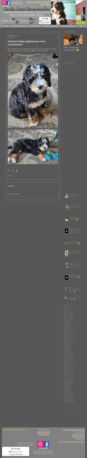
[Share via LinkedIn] (17, 170)
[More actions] (57, 37)
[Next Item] (80, 40)
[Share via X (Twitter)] (13, 170)
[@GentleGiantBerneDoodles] (8, 3)
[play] (80, 1)
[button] (68, 12)
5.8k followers (5, 6)
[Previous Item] (66, 40)
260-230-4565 (9, 438)
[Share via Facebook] (8, 170)
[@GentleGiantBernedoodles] (4, 3)
